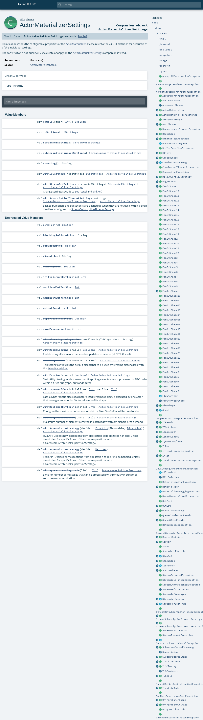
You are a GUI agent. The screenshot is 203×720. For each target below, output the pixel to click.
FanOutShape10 (171, 295)
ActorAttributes (172, 105)
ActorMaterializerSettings (179, 114)
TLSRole (167, 676)
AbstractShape (171, 100)
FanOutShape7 (170, 381)
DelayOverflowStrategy (177, 176)
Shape (165, 546)
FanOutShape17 (171, 329)
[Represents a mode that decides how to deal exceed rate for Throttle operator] (160, 688)
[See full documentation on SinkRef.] (157, 556)
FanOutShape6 (170, 376)
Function (101, 428)
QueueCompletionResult (177, 515)
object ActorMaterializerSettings (123, 27)
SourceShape (170, 570)
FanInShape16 (170, 219)
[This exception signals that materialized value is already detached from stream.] (160, 575)
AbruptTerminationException (180, 95)
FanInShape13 (170, 205)
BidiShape (168, 134)
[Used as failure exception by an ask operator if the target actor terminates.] (160, 714)
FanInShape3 (170, 257)
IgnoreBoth (169, 432)
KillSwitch (169, 472)
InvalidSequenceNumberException (177, 468)
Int (83, 276)
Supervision (170, 652)
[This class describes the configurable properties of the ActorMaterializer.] (160, 115)
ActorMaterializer (174, 110)
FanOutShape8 (170, 386)
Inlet (165, 455)
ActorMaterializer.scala (43, 65)
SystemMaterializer (174, 656)
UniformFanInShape (174, 700)
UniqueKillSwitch (173, 709)
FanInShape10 (170, 191)
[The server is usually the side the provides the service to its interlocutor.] (160, 542)
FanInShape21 (170, 248)
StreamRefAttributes (175, 589)
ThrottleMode (170, 688)
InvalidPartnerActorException (181, 460)
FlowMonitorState (173, 400)
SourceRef (168, 565)
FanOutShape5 (170, 372)
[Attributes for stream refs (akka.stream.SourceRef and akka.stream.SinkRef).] (160, 589)
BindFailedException (175, 138)
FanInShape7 (170, 276)
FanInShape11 (170, 196)
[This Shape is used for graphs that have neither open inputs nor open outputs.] (160, 158)
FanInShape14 (170, 210)
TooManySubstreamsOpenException (177, 696)
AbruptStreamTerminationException (178, 91)
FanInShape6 (170, 272)
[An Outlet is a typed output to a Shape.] (157, 506)
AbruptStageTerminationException (177, 84)
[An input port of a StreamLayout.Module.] (160, 446)
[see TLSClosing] (160, 181)
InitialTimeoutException (178, 451)
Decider (80, 318)
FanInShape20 (170, 243)
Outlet (166, 505)
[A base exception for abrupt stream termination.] (160, 88)
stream (30, 19)
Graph (165, 410)
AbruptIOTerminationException (181, 76)
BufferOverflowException (178, 148)
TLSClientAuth (171, 661)
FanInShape (169, 186)
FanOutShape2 (170, 343)
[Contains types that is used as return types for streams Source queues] (157, 520)
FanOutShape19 (171, 338)
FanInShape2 (170, 238)
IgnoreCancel (170, 436)
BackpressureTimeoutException (181, 129)
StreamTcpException (174, 630)
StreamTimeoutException (177, 635)
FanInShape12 (170, 200)
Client (166, 153)
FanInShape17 (170, 224)
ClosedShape (170, 157)
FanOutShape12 (171, 305)
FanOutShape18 (171, 334)
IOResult (167, 422)
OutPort (167, 501)
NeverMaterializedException (180, 496)
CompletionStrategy (174, 162)
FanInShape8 (170, 281)
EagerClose (169, 181)
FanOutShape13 (171, 310)
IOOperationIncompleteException (177, 418)
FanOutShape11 (171, 300)
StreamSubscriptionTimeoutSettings (179, 619)
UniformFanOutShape (174, 704)
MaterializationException (179, 482)
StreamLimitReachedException (181, 584)
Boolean (80, 121)
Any (67, 121)
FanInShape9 (170, 286)
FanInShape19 (170, 234)
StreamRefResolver (174, 599)
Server (166, 541)
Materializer (170, 486)
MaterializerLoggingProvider (181, 491)
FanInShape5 (170, 267)
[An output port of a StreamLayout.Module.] (160, 501)
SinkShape (168, 560)
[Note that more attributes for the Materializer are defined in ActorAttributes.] (157, 124)
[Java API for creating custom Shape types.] (160, 100)
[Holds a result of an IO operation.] (160, 422)
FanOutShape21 (171, 353)
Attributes (169, 124)
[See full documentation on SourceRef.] (157, 565)
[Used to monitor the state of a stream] (160, 396)
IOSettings (169, 427)
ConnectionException (175, 172)
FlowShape (168, 405)
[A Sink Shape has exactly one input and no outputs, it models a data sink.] (160, 561)
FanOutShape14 (171, 315)
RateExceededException (177, 525)
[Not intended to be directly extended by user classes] (160, 410)
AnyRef (82, 36)
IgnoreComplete (172, 441)
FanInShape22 (170, 253)
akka (22, 19)
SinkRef (167, 556)
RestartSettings (172, 537)
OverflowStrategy (173, 510)
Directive (134, 428)
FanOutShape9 (170, 391)
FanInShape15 (170, 215)
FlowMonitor (170, 396)
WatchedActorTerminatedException (177, 717)
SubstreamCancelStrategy (178, 647)
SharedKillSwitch (173, 551)
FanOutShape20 (171, 348)
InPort (166, 446)
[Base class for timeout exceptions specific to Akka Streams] (160, 635)
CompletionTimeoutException (180, 167)
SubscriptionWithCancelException (177, 643)
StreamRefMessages (174, 594)
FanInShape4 (170, 262)
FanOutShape (170, 291)
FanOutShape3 (170, 362)
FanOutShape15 (171, 319)
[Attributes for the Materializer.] (160, 105)
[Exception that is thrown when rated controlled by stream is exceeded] (160, 525)
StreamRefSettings (174, 603)
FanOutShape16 (171, 324)
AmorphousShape (172, 119)
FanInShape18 (170, 229)
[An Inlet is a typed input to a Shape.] (157, 456)
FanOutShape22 (171, 357)
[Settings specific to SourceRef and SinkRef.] (160, 604)
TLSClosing (169, 666)
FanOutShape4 (170, 367)
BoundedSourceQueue (174, 143)
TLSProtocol (170, 671)
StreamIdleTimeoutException (180, 580)
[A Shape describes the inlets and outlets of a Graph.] (160, 546)
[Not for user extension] (160, 491)
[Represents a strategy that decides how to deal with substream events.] (160, 647)
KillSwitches (170, 477)
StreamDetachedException (178, 575)
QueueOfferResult (173, 520)
